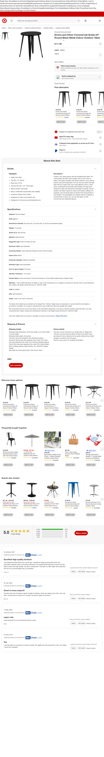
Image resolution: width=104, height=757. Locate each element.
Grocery (8, 3)
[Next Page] (100, 54)
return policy (63, 340)
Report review (90, 571)
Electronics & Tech (12, 6)
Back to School (19, 1)
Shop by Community (77, 6)
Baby (29, 3)
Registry (9, 10)
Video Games (24, 6)
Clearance (13, 8)
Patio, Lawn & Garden (15, 28)
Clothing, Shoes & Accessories (50, 1)
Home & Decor (66, 1)
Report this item (59, 83)
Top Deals (46, 8)
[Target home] (4, 20)
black (57, 54)
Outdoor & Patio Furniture (33, 28)
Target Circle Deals (56, 8)
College (28, 1)
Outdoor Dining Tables (63, 28)
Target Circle (23, 10)
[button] (59, 40)
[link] (59, 40)
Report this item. (62, 316)
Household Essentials (19, 3)
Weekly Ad (67, 8)
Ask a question (16, 365)
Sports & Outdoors (53, 3)
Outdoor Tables (48, 28)
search (79, 21)
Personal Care (41, 3)
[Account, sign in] (89, 20)
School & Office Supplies (83, 3)
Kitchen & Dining (78, 1)
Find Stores (32, 10)
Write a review (81, 533)
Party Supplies (50, 6)
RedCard (15, 10)
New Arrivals (21, 8)
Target (4, 28)
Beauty (33, 3)
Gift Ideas (59, 6)
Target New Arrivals (7, 1)
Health (65, 3)
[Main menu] (11, 20)
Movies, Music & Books (37, 6)
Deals (7, 8)
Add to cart (61, 122)
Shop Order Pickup (78, 8)
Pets (61, 3)
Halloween (35, 1)
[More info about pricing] (100, 44)
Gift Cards (66, 6)
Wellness (71, 3)
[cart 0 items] (100, 20)
